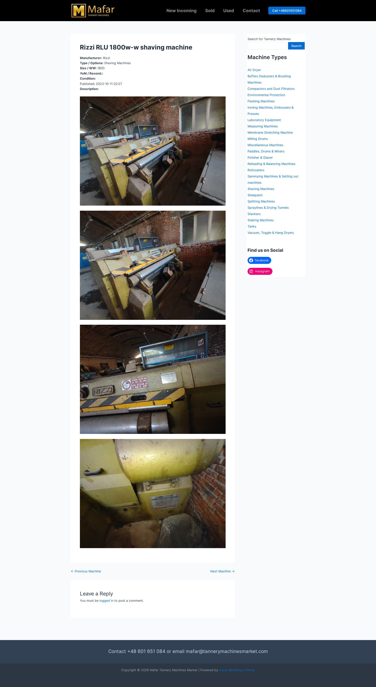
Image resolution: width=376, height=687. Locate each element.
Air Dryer (254, 70)
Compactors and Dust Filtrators (271, 89)
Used (228, 10)
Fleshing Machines (261, 101)
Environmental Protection (266, 95)
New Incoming (181, 10)
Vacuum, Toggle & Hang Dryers (271, 233)
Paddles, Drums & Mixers (266, 151)
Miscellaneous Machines (265, 145)
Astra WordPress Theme (237, 670)
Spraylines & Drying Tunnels (268, 208)
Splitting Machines (261, 201)
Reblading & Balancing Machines (271, 164)
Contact (251, 10)
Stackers (254, 214)
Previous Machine (86, 571)
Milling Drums (258, 139)
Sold (210, 10)
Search (296, 46)
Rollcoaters (256, 170)
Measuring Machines (263, 126)
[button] (287, 10)
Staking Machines (261, 220)
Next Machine (222, 571)
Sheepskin (255, 195)
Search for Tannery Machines (269, 39)
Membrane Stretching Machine (270, 132)
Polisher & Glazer (260, 157)
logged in (106, 600)
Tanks (252, 226)
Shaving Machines (261, 189)
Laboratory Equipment (264, 120)
